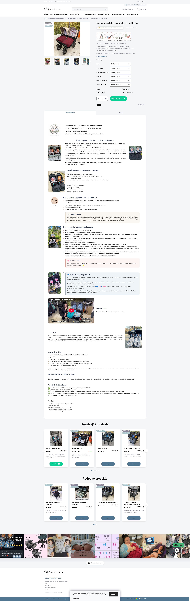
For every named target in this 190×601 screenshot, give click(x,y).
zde (105, 595)
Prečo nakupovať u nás (50, 587)
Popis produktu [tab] (70, 112)
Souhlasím (113, 594)
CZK (141, 2)
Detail (82, 463)
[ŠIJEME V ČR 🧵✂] (82, 438)
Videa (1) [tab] (120, 112)
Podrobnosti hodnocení (117, 27)
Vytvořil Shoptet (131, 599)
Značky (47, 590)
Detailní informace (101, 56)
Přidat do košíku (116, 98)
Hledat (106, 9)
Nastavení (76, 598)
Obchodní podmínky (48, 1)
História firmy (48, 585)
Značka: (131, 27)
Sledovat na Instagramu (96, 563)
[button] (92, 470)
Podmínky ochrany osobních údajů (63, 1)
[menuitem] (56, 14)
